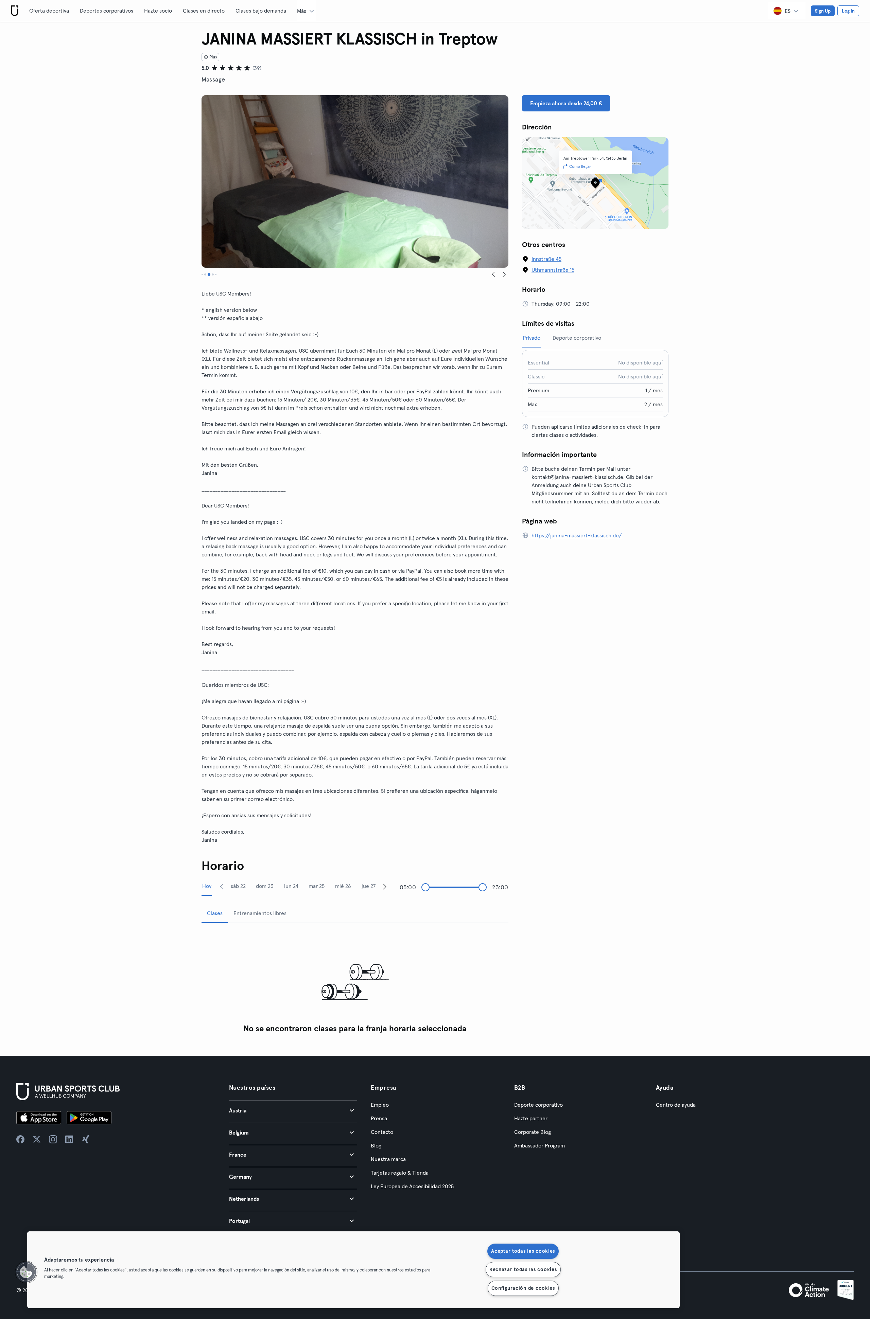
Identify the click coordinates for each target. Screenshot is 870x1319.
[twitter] (37, 1139)
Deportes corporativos (106, 10)
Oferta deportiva (49, 10)
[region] (353, 1269)
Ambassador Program (539, 1145)
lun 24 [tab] (291, 886)
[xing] (86, 1139)
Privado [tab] (531, 337)
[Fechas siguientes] (385, 886)
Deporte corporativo (538, 1104)
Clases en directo (204, 10)
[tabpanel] (355, 982)
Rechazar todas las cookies (523, 1269)
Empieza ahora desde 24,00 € (566, 103)
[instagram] (53, 1139)
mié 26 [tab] (343, 886)
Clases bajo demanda (261, 10)
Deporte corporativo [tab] (577, 337)
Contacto (382, 1131)
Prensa (379, 1118)
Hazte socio (158, 10)
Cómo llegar (580, 166)
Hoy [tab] (206, 886)
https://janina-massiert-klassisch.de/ (577, 535)
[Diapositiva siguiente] (504, 274)
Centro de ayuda (676, 1104)
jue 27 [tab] (369, 886)
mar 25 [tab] (317, 886)
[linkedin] (69, 1139)
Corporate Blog (532, 1131)
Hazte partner (530, 1118)
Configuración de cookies (523, 1288)
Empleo (380, 1104)
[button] (293, 1110)
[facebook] (20, 1139)
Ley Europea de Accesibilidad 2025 (412, 1186)
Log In (848, 11)
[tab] (202, 274)
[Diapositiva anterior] (493, 274)
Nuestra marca (388, 1159)
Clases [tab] (215, 913)
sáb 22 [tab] (238, 886)
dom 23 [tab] (265, 886)
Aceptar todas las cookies (523, 1251)
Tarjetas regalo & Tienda (400, 1172)
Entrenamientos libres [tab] (259, 913)
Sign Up (823, 11)
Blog (376, 1145)
